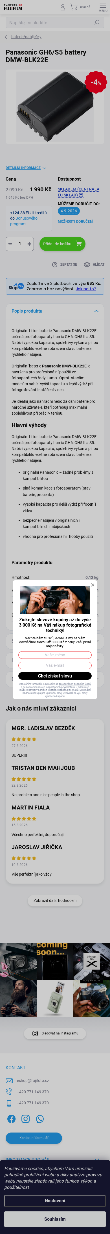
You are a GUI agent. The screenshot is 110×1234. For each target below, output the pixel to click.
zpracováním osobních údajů (75, 684)
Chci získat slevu (55, 676)
